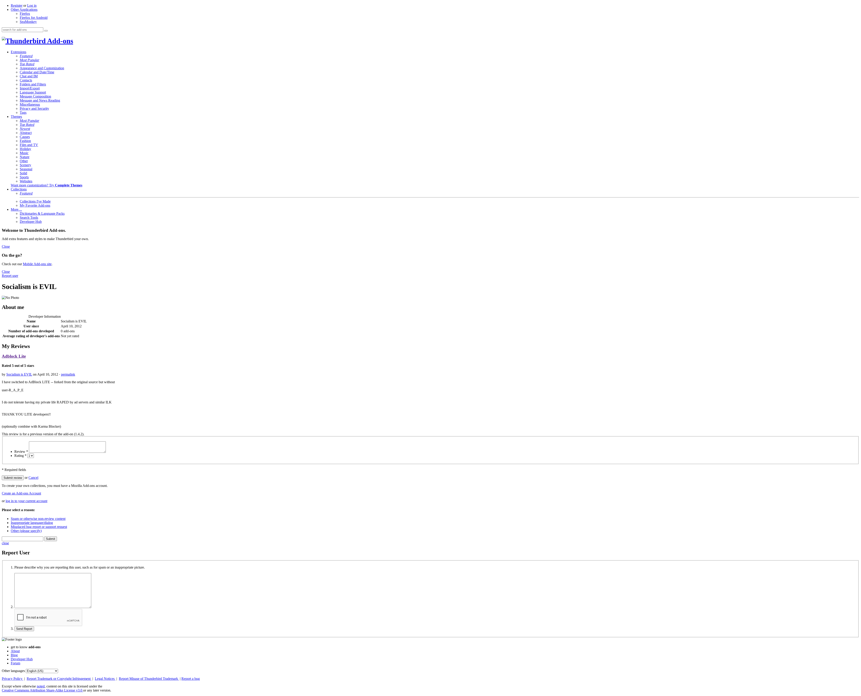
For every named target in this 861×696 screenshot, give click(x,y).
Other (24, 161)
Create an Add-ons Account (21, 493)
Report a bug (190, 679)
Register (16, 5)
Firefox (25, 13)
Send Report (24, 628)
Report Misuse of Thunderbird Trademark (149, 679)
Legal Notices (105, 679)
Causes (25, 137)
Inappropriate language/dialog (32, 523)
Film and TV (29, 145)
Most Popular (29, 60)
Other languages (13, 671)
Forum (15, 663)
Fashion (25, 141)
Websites (26, 181)
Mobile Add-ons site (37, 264)
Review (21, 451)
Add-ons (59, 41)
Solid (23, 173)
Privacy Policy (12, 679)
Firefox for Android (34, 18)
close (5, 543)
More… (16, 209)
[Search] (46, 30)
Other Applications (24, 9)
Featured (26, 56)
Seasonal (26, 169)
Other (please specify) (26, 531)
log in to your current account (26, 501)
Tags (23, 112)
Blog (14, 655)
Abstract (26, 133)
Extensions (18, 52)
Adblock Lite (14, 356)
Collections (19, 189)
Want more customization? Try (46, 185)
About (15, 651)
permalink (68, 374)
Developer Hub (31, 221)
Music (24, 153)
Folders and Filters (33, 84)
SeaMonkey (28, 22)
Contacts (26, 80)
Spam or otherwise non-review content (38, 519)
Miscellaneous (30, 104)
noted (41, 686)
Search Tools (29, 217)
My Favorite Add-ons (35, 205)
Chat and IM (29, 76)
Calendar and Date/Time (37, 72)
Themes (16, 116)
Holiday (25, 149)
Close (6, 246)
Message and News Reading (40, 100)
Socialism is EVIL (19, 374)
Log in (32, 5)
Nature (24, 157)
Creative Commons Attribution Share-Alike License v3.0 (42, 690)
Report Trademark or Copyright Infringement (59, 679)
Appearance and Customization (42, 68)
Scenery (25, 165)
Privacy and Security (34, 108)
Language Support (33, 92)
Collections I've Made (35, 201)
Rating (20, 455)
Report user (10, 276)
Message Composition (35, 96)
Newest (25, 129)
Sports (24, 177)
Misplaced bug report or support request (39, 527)
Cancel (33, 477)
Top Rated (27, 64)
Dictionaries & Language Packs (42, 213)
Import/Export (30, 88)
